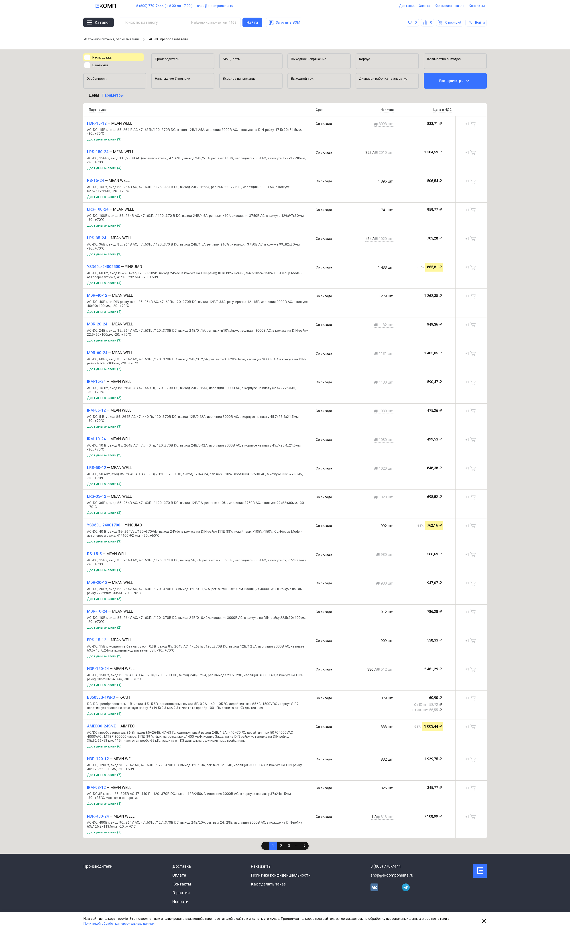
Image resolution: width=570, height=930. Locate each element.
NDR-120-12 (98, 759)
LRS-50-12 (96, 467)
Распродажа (102, 57)
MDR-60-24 (97, 353)
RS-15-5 (94, 554)
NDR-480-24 (98, 816)
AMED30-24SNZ (101, 726)
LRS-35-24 (96, 238)
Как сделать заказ (449, 6)
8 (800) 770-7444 (385, 866)
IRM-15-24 (96, 381)
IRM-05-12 (96, 410)
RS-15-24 (95, 180)
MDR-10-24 (97, 611)
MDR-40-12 (97, 295)
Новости (180, 902)
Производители (97, 866)
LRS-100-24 (97, 209)
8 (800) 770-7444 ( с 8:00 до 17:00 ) (164, 6)
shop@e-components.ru (215, 6)
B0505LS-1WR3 (101, 697)
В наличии (100, 65)
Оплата (424, 6)
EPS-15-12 (96, 640)
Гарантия (181, 893)
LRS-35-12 (96, 496)
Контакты (477, 6)
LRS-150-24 (97, 152)
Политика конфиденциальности (281, 875)
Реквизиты (261, 866)
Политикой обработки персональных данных (119, 924)
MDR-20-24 (97, 324)
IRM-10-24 (96, 439)
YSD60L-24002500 (103, 266)
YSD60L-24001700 (103, 525)
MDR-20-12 (97, 582)
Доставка (407, 6)
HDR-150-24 (98, 668)
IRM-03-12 (96, 787)
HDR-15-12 (97, 123)
